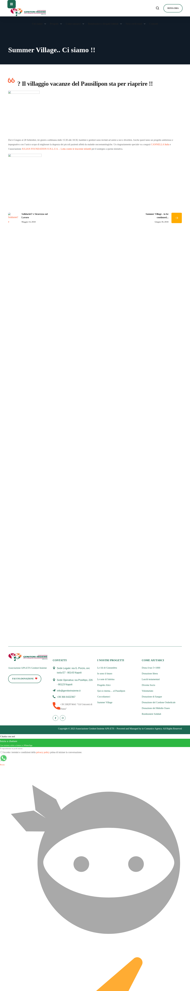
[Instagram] (62, 718)
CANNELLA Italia (160, 144)
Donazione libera (150, 673)
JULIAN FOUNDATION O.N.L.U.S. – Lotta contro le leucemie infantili (56, 149)
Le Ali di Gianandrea (107, 667)
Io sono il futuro (104, 673)
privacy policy (43, 752)
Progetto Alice (104, 685)
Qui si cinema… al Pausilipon (111, 691)
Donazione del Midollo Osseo (156, 708)
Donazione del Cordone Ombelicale (158, 702)
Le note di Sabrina (105, 679)
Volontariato (147, 691)
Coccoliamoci (103, 696)
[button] (157, 8)
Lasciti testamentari (151, 679)
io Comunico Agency (152, 728)
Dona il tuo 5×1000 (151, 667)
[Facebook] (55, 718)
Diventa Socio (148, 685)
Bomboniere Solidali (151, 714)
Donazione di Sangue (152, 696)
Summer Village (104, 702)
